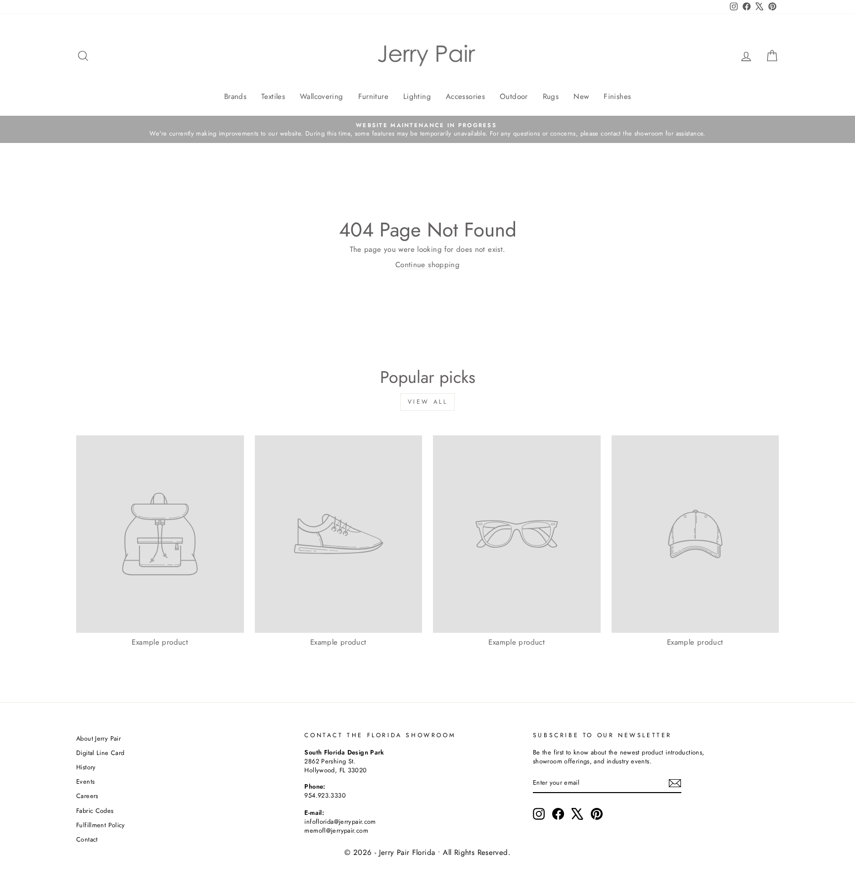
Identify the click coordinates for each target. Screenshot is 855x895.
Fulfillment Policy (100, 825)
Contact (87, 839)
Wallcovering (321, 96)
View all (428, 401)
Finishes (617, 96)
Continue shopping (427, 264)
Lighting (417, 96)
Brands (235, 96)
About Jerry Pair (98, 738)
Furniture (373, 96)
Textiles (273, 96)
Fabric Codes (95, 810)
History (86, 767)
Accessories (465, 96)
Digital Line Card (100, 752)
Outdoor (514, 96)
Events (85, 781)
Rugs (551, 96)
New (581, 96)
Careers (87, 796)
